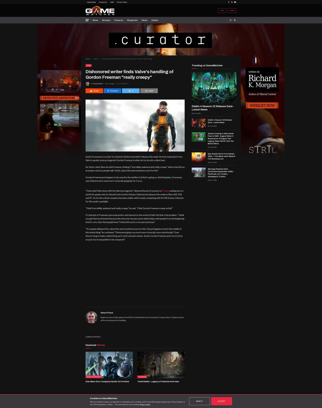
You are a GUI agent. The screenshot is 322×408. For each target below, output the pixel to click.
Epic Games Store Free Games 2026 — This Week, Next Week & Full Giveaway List (221, 156)
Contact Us (103, 2)
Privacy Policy (122, 2)
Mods (144, 20)
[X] (77, 116)
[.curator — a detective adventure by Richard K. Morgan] (161, 39)
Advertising (91, 2)
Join (222, 10)
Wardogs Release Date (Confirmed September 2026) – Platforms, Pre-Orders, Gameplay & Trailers (221, 173)
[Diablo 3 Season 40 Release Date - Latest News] (199, 123)
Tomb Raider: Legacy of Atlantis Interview (158, 381)
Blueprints (132, 20)
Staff (112, 2)
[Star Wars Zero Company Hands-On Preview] (109, 365)
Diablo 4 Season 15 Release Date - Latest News (213, 108)
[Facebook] (77, 111)
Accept (221, 401)
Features (118, 20)
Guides (154, 20)
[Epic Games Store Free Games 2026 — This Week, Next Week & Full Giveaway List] (199, 157)
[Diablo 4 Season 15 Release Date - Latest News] (214, 87)
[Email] (77, 122)
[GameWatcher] (100, 10)
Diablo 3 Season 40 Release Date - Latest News (220, 121)
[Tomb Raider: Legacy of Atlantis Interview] (161, 365)
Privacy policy (145, 404)
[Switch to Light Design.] (230, 20)
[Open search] (235, 20)
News (95, 20)
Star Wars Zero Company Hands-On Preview (107, 381)
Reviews (106, 20)
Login (231, 10)
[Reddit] (77, 105)
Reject (199, 401)
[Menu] (87, 20)
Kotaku (165, 191)
